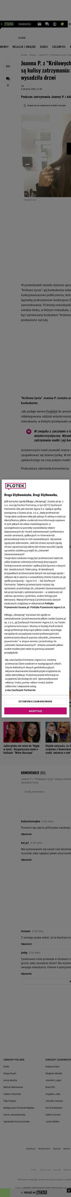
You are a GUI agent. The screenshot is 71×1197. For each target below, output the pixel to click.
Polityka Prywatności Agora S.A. (48, 607)
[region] (35, 598)
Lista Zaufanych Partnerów (20, 690)
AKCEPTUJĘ (35, 711)
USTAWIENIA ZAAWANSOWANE (35, 701)
